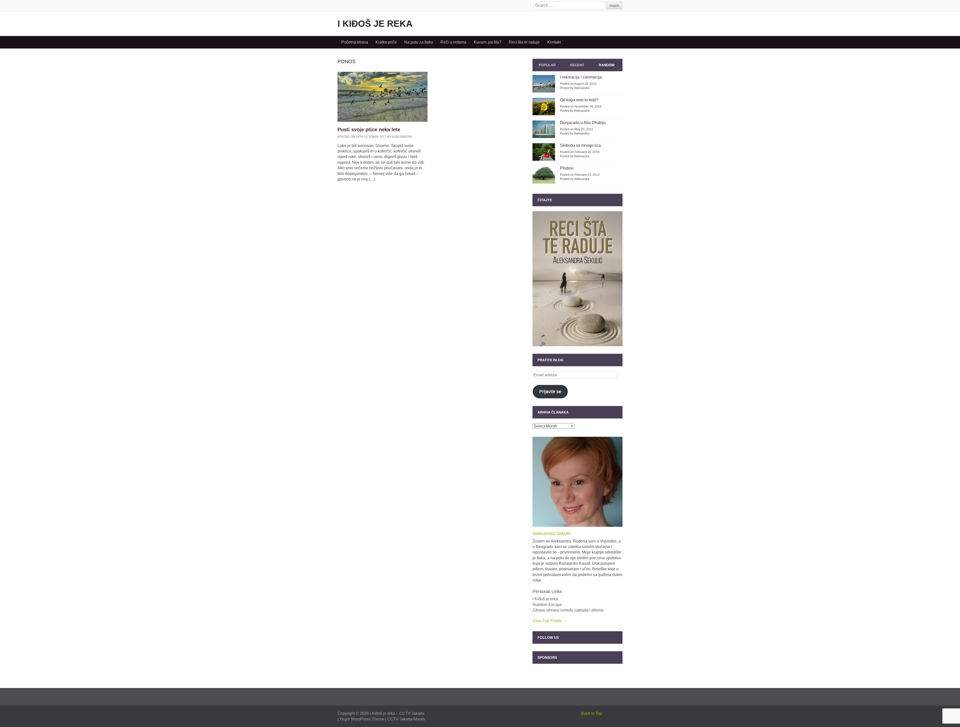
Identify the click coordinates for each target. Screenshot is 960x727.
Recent (577, 65)
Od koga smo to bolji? (579, 100)
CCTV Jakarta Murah (406, 719)
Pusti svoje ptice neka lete (369, 129)
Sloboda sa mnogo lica (580, 145)
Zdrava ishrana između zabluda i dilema (568, 610)
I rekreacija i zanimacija (581, 77)
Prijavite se (550, 391)
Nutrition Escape (547, 604)
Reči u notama (453, 42)
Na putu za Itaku (418, 42)
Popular (547, 65)
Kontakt (554, 42)
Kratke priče (386, 42)
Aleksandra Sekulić (551, 533)
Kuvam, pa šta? (487, 42)
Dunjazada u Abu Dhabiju (583, 122)
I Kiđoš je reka (375, 23)
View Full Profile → (549, 621)
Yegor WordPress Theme (362, 719)
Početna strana (354, 42)
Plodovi (567, 168)
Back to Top (591, 713)
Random (606, 65)
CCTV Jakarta (411, 713)
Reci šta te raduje (524, 42)
